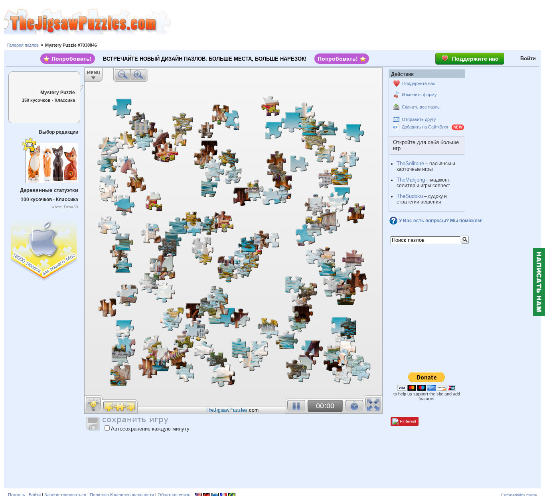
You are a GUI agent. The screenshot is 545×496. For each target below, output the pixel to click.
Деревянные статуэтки (49, 190)
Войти (528, 58)
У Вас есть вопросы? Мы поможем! (441, 220)
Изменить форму (419, 94)
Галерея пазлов (23, 45)
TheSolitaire (410, 163)
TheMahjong (411, 180)
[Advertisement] (358, 22)
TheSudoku (410, 196)
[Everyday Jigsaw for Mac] (44, 248)
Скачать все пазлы (421, 107)
